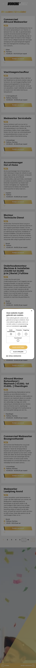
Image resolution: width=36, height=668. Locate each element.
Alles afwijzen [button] (18, 351)
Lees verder (23, 326)
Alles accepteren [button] (18, 347)
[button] (13, 356)
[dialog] (18, 334)
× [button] (31, 310)
